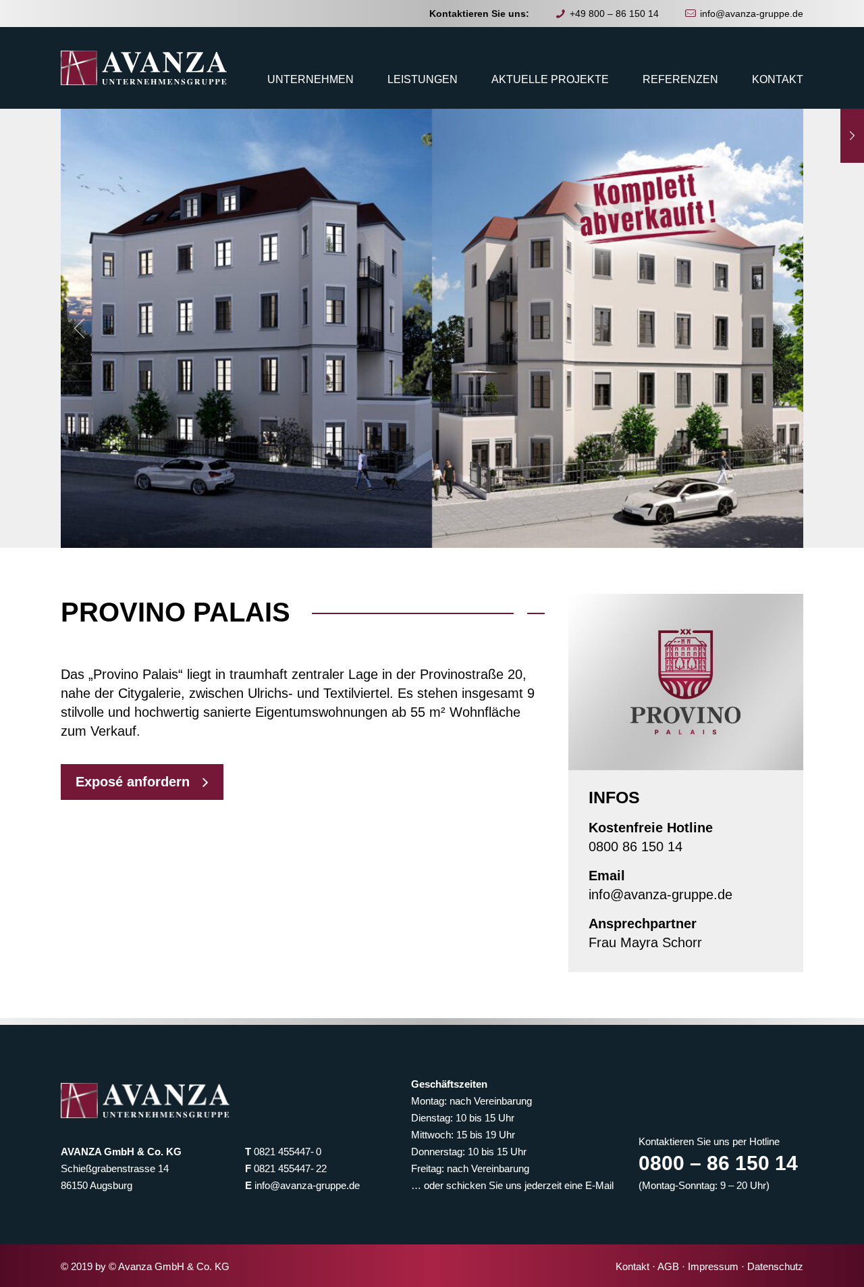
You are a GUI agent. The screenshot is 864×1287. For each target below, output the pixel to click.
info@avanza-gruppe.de (751, 13)
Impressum (713, 1266)
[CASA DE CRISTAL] (852, 136)
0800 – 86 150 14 (718, 1163)
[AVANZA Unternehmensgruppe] (144, 68)
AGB (668, 1266)
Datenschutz (775, 1266)
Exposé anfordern (133, 781)
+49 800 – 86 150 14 (614, 13)
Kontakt (632, 1266)
